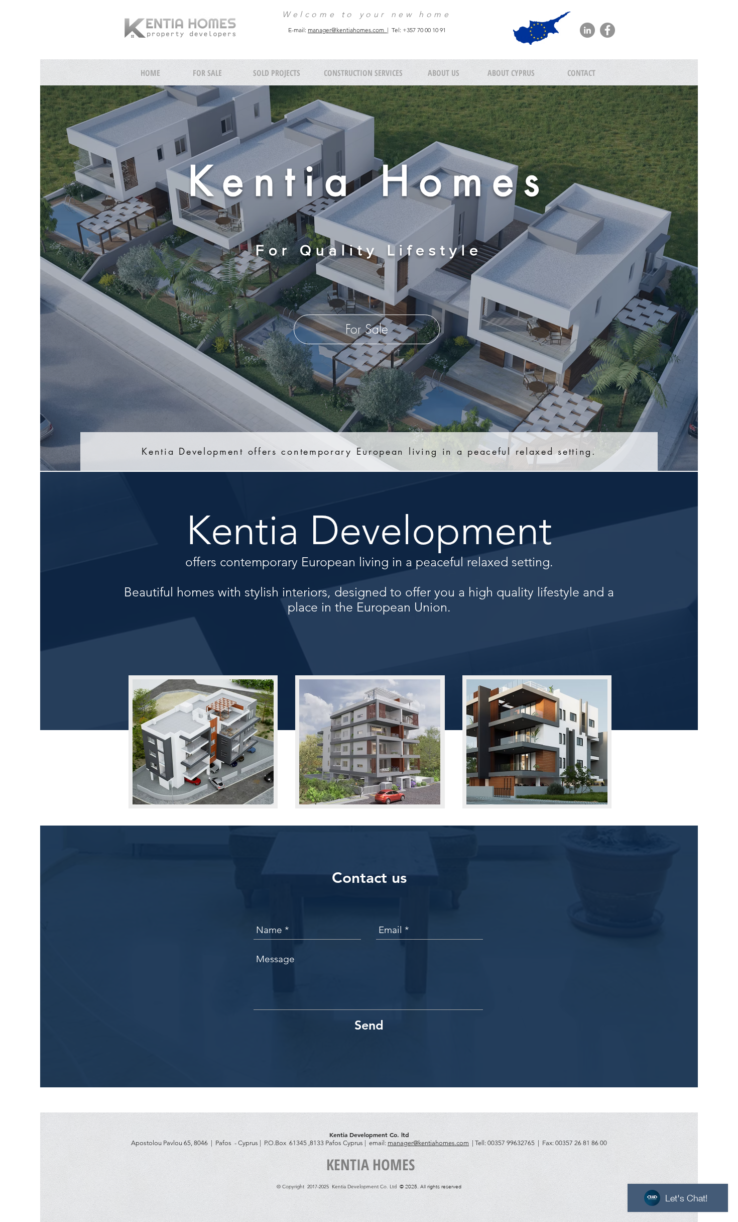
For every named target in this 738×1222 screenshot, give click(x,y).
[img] (536, 741)
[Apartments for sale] (203, 741)
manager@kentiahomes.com (428, 1143)
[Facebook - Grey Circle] (607, 30)
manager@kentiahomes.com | (348, 30)
